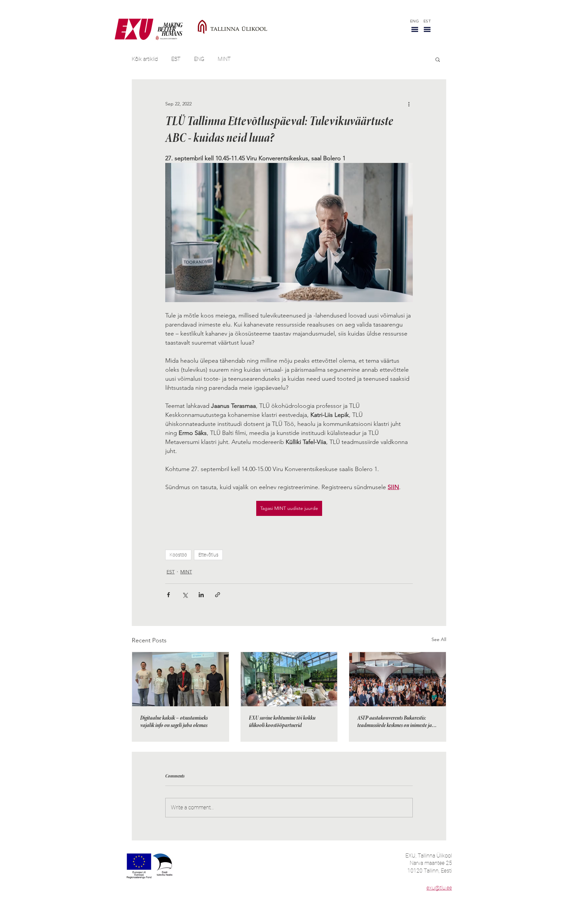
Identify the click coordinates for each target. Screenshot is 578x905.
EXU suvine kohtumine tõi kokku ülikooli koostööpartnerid (282, 722)
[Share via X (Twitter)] (185, 595)
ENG (199, 59)
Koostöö (178, 554)
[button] (415, 29)
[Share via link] (217, 595)
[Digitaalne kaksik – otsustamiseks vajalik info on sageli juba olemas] (180, 679)
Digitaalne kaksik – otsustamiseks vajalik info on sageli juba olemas (174, 722)
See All (438, 639)
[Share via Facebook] (168, 595)
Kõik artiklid (145, 59)
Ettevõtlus (208, 554)
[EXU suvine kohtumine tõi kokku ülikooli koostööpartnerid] (289, 679)
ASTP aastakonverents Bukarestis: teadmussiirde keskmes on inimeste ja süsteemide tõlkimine (394, 722)
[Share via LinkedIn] (201, 595)
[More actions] (409, 104)
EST (176, 59)
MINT (224, 59)
